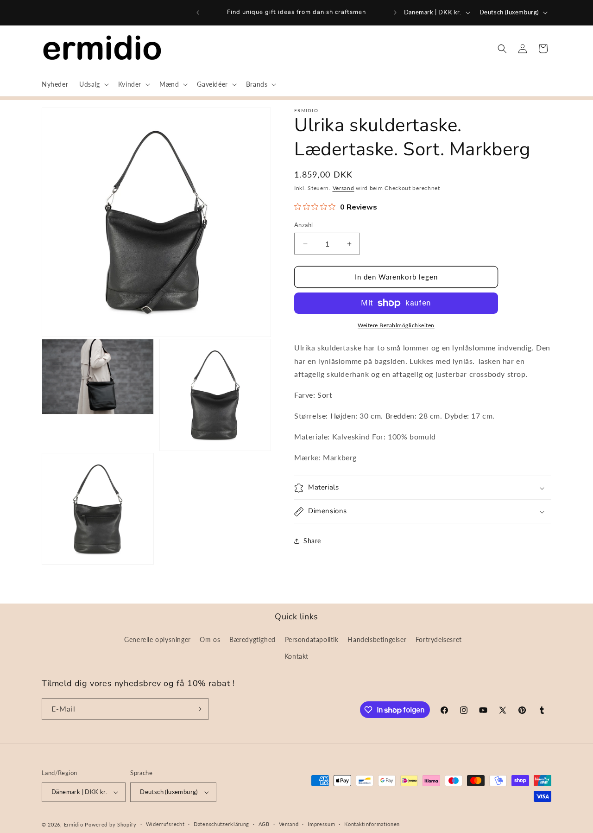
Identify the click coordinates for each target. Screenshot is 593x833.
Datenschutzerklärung (221, 824)
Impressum (321, 824)
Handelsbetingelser (376, 639)
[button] (93, 84)
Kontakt (296, 656)
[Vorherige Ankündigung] (198, 12)
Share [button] (312, 541)
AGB (264, 824)
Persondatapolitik (312, 639)
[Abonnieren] (198, 709)
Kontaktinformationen (372, 824)
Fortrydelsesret (439, 639)
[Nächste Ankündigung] (395, 12)
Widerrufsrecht (165, 824)
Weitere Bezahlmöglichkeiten (396, 325)
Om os (210, 639)
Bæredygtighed (252, 639)
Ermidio (73, 824)
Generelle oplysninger (157, 639)
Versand (343, 187)
